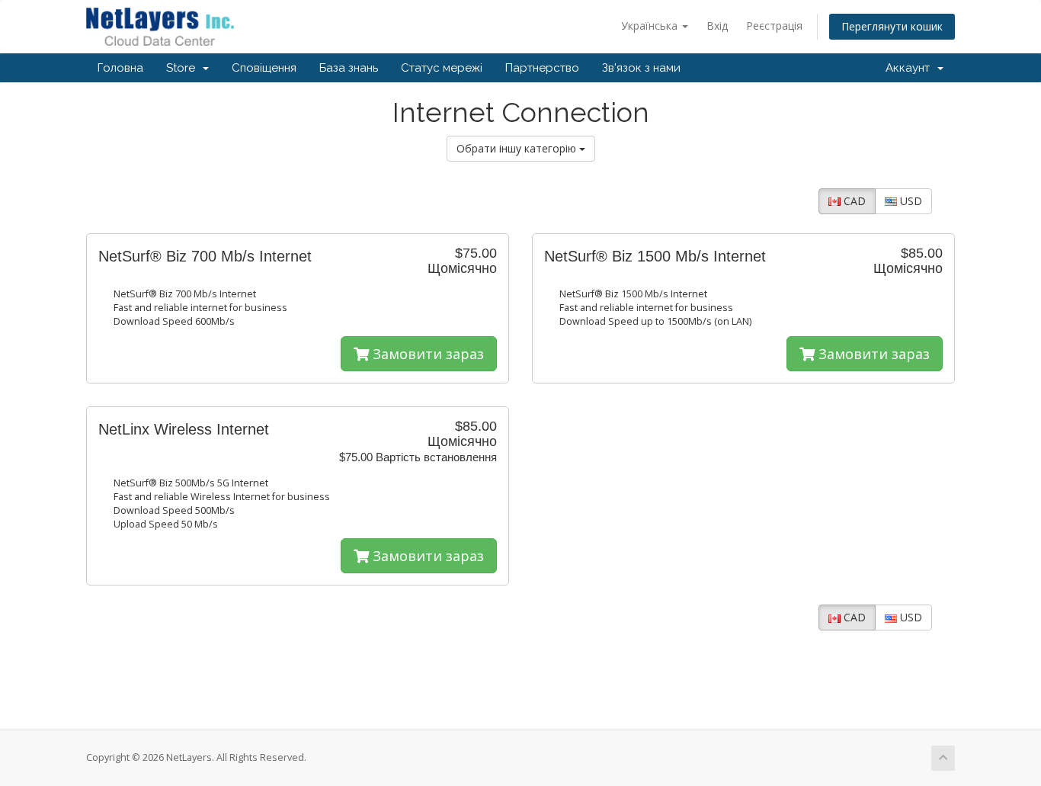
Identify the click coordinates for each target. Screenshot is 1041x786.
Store (183, 68)
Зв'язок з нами (641, 68)
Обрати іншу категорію (517, 148)
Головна (120, 68)
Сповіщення (264, 68)
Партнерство (542, 68)
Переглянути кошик (892, 26)
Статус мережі (441, 68)
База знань (348, 68)
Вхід (717, 25)
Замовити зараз (426, 354)
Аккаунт (911, 68)
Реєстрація (774, 25)
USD (909, 201)
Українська (651, 25)
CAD (853, 201)
